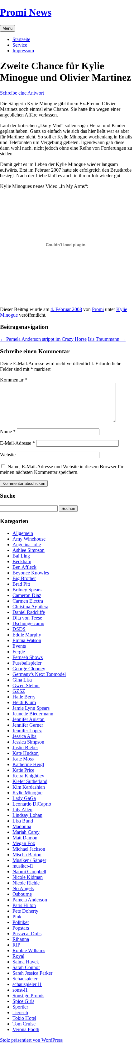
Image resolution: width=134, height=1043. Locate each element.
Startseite (21, 39)
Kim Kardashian (28, 787)
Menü (7, 28)
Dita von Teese (27, 617)
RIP (16, 944)
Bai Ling (21, 555)
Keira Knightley (28, 775)
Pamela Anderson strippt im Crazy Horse (43, 339)
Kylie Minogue (27, 792)
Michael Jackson (28, 849)
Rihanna (20, 939)
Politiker (20, 922)
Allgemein (22, 533)
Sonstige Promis (28, 995)
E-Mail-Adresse (17, 443)
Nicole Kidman (27, 877)
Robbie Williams (28, 950)
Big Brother (24, 578)
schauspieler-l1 (27, 984)
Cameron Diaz (26, 595)
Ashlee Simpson (28, 550)
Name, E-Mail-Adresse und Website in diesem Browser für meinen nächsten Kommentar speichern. (61, 469)
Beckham (21, 561)
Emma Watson (26, 640)
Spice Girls (23, 1001)
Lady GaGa (24, 798)
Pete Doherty (25, 911)
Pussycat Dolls (26, 933)
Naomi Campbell (29, 871)
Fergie (18, 651)
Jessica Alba (24, 736)
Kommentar (13, 379)
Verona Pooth (25, 1029)
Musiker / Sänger (29, 860)
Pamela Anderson (29, 899)
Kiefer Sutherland (29, 781)
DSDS (19, 629)
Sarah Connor (26, 967)
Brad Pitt (21, 584)
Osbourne (22, 894)
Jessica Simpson (28, 742)
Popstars (20, 928)
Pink (17, 916)
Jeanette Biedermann (32, 713)
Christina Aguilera (30, 606)
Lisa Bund (22, 820)
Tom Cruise (24, 1023)
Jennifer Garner (27, 725)
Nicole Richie (26, 882)
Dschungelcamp (28, 623)
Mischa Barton (26, 854)
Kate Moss (23, 758)
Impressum (23, 50)
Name (8, 431)
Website (8, 454)
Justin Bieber (25, 747)
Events (19, 646)
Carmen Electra (27, 601)
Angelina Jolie (26, 544)
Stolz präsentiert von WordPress (31, 1040)
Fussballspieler (26, 663)
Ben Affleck (24, 567)
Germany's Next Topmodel (39, 674)
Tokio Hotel (24, 1018)
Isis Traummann (107, 339)
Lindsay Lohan (27, 815)
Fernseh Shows (27, 657)
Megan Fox (23, 843)
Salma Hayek (25, 961)
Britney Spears (26, 589)
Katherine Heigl (28, 764)
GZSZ (18, 691)
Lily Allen (22, 809)
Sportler (20, 1006)
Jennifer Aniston (28, 719)
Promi (98, 309)
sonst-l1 (20, 990)
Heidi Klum (24, 702)
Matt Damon (24, 837)
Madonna (21, 826)
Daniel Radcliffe (28, 612)
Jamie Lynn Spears (31, 708)
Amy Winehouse (28, 539)
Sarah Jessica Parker (32, 973)
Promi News (25, 12)
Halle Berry (24, 696)
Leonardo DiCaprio (31, 804)
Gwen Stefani (26, 685)
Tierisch (20, 1012)
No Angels (23, 888)
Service (19, 45)
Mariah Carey (26, 832)
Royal (18, 956)
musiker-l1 (22, 866)
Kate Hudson (25, 753)
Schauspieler (24, 978)
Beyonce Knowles (30, 572)
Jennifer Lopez (27, 730)
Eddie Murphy (26, 634)
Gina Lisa (22, 679)
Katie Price (23, 770)
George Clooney (28, 668)
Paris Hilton (24, 905)
